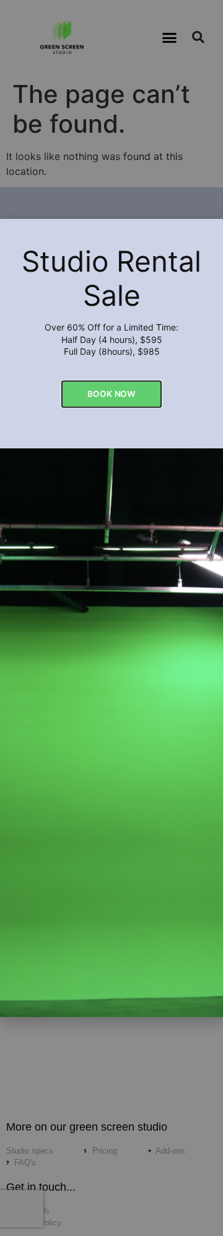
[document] (111, 618)
